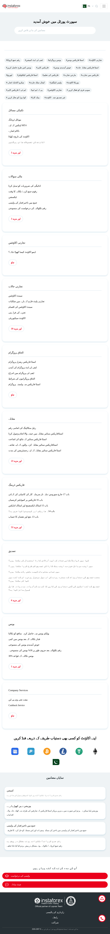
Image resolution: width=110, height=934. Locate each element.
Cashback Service (16, 705)
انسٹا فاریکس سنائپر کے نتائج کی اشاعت (27, 439)
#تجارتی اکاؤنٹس (55, 90)
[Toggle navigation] (104, 6)
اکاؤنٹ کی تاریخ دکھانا (18, 136)
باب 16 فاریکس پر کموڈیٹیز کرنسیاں (25, 500)
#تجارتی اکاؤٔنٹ (95, 60)
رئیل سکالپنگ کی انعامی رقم (22, 428)
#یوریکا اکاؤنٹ (73, 83)
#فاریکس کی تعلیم (50, 75)
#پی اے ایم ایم (37, 90)
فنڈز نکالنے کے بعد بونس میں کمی (24, 639)
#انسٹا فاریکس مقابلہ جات (87, 68)
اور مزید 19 (16, 328)
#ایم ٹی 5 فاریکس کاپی (16, 90)
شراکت (55, 922)
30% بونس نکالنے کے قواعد (21, 656)
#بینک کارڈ (35, 97)
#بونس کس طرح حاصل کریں (18, 68)
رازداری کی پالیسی (55, 912)
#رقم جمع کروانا (13, 60)
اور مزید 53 (16, 527)
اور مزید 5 (15, 152)
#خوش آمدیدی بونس (62, 68)
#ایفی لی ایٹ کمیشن (34, 60)
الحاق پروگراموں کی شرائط (21, 378)
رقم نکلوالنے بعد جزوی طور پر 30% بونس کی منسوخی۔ (34, 650)
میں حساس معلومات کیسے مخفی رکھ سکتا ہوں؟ (34, 571)
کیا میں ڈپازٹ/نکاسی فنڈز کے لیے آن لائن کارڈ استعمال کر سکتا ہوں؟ (48, 560)
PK (89, 6)
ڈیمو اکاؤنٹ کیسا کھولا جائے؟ (22, 252)
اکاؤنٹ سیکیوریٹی (16, 318)
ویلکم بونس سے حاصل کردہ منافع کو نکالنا (28, 633)
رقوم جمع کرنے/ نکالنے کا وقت (22, 191)
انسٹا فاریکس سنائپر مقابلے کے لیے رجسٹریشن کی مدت (34, 450)
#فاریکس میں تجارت (90, 75)
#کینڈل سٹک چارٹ (37, 83)
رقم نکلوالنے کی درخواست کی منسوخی (27, 208)
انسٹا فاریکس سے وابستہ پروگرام (24, 384)
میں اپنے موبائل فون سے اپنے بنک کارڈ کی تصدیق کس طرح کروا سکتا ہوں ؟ (50, 566)
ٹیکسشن (12, 197)
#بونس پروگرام (54, 60)
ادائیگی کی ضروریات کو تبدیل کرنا (24, 186)
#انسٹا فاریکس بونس (75, 60)
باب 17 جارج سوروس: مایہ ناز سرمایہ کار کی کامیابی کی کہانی (38, 494)
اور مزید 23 (16, 461)
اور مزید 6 (15, 600)
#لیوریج (9, 75)
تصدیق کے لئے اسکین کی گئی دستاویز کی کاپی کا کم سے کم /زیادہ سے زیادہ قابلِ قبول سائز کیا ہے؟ (54, 588)
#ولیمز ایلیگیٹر (56, 83)
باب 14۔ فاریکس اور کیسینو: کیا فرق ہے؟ (31, 511)
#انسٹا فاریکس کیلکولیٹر (27, 75)
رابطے (55, 917)
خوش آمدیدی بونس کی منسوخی (23, 645)
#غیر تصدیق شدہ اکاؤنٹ (55, 97)
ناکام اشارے (13, 131)
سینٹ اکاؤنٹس (15, 296)
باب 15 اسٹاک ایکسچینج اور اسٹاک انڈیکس (28, 505)
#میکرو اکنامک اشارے (15, 83)
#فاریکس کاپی (42, 68)
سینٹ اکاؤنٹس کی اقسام (20, 307)
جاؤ (12, 262)
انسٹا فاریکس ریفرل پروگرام (22, 362)
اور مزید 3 (15, 219)
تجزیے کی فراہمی (16, 312)
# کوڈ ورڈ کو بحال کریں (16, 97)
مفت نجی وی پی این (18, 699)
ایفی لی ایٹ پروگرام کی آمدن (22, 367)
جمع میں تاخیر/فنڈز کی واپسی (22, 202)
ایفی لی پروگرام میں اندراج (21, 373)
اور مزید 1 (15, 666)
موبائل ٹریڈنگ (14, 119)
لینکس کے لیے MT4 (17, 125)
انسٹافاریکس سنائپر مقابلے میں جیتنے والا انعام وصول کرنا (35, 433)
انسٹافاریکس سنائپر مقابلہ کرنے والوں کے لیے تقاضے (33, 445)
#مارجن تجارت (69, 75)
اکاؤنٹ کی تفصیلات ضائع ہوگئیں (26, 142)
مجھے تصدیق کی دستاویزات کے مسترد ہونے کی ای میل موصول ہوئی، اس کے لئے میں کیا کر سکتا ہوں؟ (54, 579)
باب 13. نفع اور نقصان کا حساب (23, 517)
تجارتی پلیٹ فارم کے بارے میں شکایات (26, 301)
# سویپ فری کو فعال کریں (78, 90)
